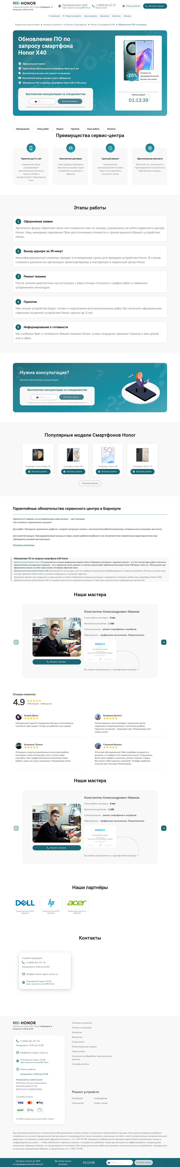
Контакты (116, 16)
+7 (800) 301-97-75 (106, 5)
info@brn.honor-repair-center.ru (42, 974)
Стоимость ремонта (82, 1022)
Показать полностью (23, 545)
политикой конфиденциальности (74, 107)
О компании (54, 16)
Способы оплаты (80, 1064)
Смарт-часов (100, 1103)
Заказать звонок (156, 6)
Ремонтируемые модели (84, 1046)
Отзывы (127, 16)
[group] (25, 905)
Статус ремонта (133, 6)
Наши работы (93, 129)
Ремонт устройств (73, 16)
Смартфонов (100, 1098)
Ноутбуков (77, 1098)
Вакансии (104, 16)
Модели (59, 129)
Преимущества (23, 129)
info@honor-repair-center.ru (34, 1052)
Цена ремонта (90, 16)
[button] (163, 642)
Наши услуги (78, 1051)
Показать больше (90, 483)
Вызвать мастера (58, 662)
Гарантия (75, 129)
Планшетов (78, 1103)
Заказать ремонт (39, 471)
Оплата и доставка (81, 1027)
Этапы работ (43, 129)
